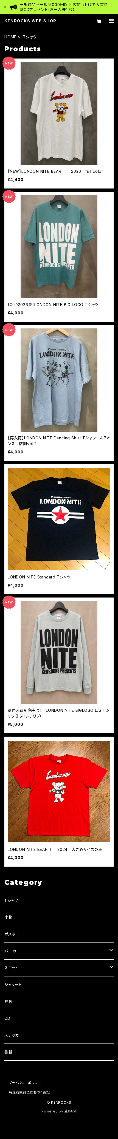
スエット (11, 967)
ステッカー (13, 1035)
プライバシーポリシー (25, 1083)
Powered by (52, 1111)
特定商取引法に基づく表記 (29, 1092)
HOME (10, 36)
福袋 (8, 1001)
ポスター (11, 934)
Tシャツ (11, 900)
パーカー (12, 951)
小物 (8, 917)
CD (7, 1018)
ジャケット (13, 984)
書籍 (8, 1052)
